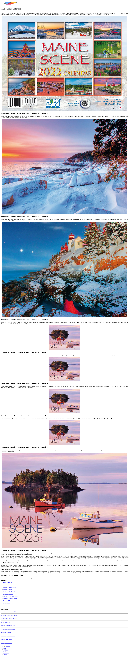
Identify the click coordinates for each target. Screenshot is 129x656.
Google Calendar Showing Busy (10, 591)
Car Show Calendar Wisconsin (9, 587)
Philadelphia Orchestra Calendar (10, 598)
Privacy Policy (6, 653)
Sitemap (5, 654)
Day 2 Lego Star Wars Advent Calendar (9, 615)
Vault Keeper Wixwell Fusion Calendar (9, 618)
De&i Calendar (6, 603)
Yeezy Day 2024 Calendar (6, 639)
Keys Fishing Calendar (8, 594)
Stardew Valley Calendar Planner (8, 636)
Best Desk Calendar (7, 589)
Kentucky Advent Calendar (6, 643)
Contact (5, 649)
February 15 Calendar (5, 622)
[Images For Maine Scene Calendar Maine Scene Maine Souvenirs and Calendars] (64, 63)
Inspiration (8, 646)
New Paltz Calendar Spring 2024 (8, 625)
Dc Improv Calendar (7, 600)
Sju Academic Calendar (6, 632)
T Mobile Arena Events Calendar (10, 584)
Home (4, 648)
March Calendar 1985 (7, 582)
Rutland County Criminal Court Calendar (9, 611)
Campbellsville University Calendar (10, 596)
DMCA (5, 651)
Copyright (5, 650)
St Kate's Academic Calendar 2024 (8, 629)
